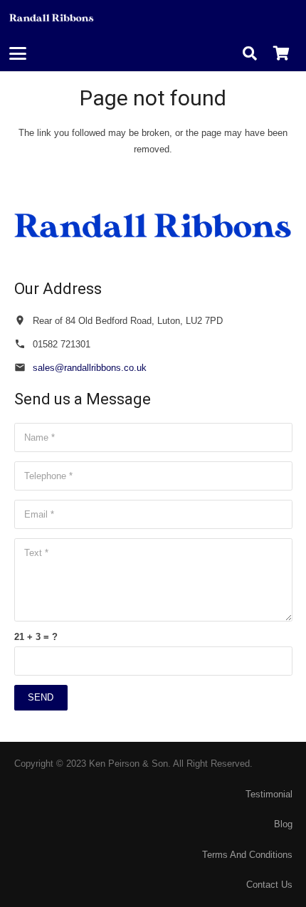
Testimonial (269, 794)
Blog (283, 824)
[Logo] (51, 18)
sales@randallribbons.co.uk (90, 367)
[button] (18, 53)
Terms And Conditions (247, 854)
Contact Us (269, 884)
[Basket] (281, 53)
